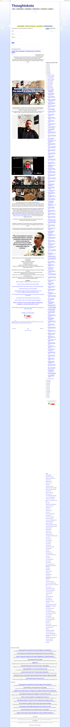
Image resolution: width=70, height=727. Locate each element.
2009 (48, 391)
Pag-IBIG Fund (48, 571)
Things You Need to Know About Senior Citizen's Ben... (52, 214)
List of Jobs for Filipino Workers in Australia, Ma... (51, 208)
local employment (48, 627)
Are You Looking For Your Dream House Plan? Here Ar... (51, 287)
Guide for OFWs (48, 523)
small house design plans (50, 637)
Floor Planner (48, 515)
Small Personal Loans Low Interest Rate (52, 584)
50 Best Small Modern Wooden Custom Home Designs (52, 262)
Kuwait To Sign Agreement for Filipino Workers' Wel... (52, 290)
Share (13, 53)
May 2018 (49, 84)
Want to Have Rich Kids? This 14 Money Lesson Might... (51, 144)
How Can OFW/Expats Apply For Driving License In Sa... (51, 94)
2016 (48, 381)
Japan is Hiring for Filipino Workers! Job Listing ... (51, 368)
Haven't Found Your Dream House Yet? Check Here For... (52, 136)
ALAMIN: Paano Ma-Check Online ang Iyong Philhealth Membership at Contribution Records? (35, 656)
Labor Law (47, 551)
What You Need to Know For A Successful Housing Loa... (51, 350)
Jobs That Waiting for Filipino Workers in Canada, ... (51, 284)
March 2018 (50, 87)
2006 (48, 395)
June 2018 (49, 83)
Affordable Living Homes (49, 478)
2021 (48, 69)
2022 (48, 68)
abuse (14, 321)
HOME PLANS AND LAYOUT (50, 524)
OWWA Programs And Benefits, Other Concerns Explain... (52, 337)
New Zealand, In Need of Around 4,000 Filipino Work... (51, 312)
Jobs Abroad (48, 548)
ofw (46, 628)
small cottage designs (49, 630)
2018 (48, 73)
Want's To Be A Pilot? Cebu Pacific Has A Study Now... (52, 106)
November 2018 (50, 76)
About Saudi (47, 475)
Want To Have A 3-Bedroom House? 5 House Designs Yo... (52, 141)
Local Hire (47, 557)
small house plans (48, 639)
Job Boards (47, 545)
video (46, 642)
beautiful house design (49, 601)
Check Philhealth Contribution (50, 495)
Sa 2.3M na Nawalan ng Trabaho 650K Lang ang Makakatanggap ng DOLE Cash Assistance (35, 653)
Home (28, 328)
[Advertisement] (35, 19)
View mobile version (28, 330)
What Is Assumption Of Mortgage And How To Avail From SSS (28, 281)
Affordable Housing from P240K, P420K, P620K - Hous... (52, 343)
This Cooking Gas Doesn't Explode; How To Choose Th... (52, 278)
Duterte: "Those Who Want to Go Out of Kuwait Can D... (52, 250)
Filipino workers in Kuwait (39, 321)
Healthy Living (48, 532)
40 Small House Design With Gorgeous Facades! (52, 220)
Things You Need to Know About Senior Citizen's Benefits (28, 284)
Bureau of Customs (49, 492)
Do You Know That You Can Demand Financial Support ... (52, 124)
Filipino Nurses (48, 510)
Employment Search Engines (50, 504)
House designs (48, 540)
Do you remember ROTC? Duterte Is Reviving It (52, 127)
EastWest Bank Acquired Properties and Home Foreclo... (51, 334)
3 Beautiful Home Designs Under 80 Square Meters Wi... (52, 296)
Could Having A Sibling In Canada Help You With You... (51, 172)
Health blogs (48, 529)
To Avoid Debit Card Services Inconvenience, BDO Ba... (52, 346)
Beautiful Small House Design (50, 487)
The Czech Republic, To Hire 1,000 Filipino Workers (51, 299)
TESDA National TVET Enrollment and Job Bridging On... (51, 185)
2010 (48, 390)
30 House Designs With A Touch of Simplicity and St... (51, 160)
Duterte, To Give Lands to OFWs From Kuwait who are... (52, 178)
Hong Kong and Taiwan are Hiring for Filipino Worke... (52, 373)
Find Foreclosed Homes (49, 513)
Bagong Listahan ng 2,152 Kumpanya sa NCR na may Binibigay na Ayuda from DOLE (35, 650)
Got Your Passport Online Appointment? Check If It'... (51, 365)
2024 (48, 65)
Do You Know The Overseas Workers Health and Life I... (51, 202)
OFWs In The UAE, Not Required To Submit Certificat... (51, 188)
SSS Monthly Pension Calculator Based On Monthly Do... (51, 362)
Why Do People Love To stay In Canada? (51, 139)
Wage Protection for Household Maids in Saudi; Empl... (51, 318)
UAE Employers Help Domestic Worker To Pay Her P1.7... (52, 196)
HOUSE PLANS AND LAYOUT (50, 526)
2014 (48, 384)
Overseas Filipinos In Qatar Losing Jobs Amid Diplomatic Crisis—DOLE (27, 290)
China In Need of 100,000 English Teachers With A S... (52, 222)
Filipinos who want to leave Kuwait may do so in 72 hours (24, 215)
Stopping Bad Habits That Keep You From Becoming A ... (51, 166)
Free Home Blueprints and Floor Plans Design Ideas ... (52, 274)
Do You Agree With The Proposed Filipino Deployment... (51, 232)
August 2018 (50, 80)
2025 (48, 64)
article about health (49, 596)
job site (47, 622)
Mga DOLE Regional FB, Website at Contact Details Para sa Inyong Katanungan (35, 703)
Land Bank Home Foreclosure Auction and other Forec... (52, 293)
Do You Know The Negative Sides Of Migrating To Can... (52, 147)
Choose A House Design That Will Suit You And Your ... (51, 353)
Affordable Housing (49, 476)
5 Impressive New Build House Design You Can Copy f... (52, 154)
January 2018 (50, 378)
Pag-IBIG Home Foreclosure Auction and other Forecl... (52, 205)
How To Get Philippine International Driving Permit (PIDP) (28, 292)
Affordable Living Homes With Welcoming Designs (52, 256)
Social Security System (49, 588)
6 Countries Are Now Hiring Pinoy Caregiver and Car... (52, 112)
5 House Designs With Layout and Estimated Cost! (51, 97)
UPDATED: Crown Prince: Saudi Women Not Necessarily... (52, 244)
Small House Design (49, 581)
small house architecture (49, 633)
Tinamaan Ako (35, 662)
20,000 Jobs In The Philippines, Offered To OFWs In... (51, 265)
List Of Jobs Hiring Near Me (50, 554)
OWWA (47, 569)
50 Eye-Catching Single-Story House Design (51, 109)
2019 (48, 72)
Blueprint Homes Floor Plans (50, 489)
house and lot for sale (49, 608)
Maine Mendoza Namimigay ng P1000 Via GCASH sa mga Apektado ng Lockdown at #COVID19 (35, 700)
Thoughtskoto (23, 6)
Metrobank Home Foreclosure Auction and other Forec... (52, 253)
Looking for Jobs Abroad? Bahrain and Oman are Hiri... (51, 150)
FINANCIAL (47, 507)
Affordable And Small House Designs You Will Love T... (52, 331)
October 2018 (50, 77)
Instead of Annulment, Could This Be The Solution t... (51, 157)
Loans (47, 556)
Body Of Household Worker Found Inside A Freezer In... (52, 259)
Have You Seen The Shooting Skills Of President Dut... (51, 91)
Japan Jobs (47, 543)
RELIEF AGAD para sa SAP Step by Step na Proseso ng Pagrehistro (35, 672)
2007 (48, 394)
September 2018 (50, 79)
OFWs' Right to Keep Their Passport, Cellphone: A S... (52, 133)
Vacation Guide (48, 593)
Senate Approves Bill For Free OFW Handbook (28, 288)
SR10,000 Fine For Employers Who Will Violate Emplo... (51, 302)
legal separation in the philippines (51, 625)
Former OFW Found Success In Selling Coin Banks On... (52, 163)
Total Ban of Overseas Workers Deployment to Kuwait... (52, 241)
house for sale (48, 614)
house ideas (47, 616)
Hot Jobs (47, 537)
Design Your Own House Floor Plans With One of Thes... (52, 217)
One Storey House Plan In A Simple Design (52, 190)
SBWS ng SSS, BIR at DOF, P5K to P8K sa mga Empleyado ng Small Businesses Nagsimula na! (35, 712)
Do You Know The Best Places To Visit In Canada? (51, 115)
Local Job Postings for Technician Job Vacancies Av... (51, 268)
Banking (47, 484)
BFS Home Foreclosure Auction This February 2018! (51, 226)
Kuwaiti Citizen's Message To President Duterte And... (52, 175)
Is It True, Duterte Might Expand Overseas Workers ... (51, 130)
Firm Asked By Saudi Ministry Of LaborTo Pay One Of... (52, 211)
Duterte (47, 502)
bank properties (48, 599)
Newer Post (14, 328)
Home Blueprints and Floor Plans (51, 535)
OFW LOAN (48, 562)
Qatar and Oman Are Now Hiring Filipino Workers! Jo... (52, 328)
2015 (48, 383)
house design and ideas (49, 611)
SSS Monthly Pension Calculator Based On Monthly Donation (28, 297)
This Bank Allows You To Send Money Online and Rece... (52, 322)
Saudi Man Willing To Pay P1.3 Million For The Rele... (51, 181)
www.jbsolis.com (28, 318)
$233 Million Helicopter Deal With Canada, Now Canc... (52, 247)
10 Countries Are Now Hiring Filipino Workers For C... (51, 325)
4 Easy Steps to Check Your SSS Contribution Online (51, 356)
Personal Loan (48, 574)
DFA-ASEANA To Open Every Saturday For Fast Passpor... (52, 315)
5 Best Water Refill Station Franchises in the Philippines (35, 687)
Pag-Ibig (47, 572)
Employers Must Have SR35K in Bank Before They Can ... (51, 103)
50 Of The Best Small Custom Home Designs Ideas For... (52, 271)
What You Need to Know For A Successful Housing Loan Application (28, 300)
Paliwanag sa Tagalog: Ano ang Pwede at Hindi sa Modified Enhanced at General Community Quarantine (35, 675)
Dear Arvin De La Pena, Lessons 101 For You (35, 678)
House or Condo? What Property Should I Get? (51, 199)
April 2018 (49, 86)
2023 (48, 66)
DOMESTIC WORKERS (31, 321)
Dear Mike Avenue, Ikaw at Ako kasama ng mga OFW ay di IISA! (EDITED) (35, 665)
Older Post (41, 328)
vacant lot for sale (48, 640)
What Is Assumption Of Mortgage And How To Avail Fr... (51, 193)
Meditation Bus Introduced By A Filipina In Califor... (52, 305)
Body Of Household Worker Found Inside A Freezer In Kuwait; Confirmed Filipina (28, 286)
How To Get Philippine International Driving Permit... (51, 376)
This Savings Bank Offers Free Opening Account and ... (52, 238)
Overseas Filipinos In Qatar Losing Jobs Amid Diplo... (52, 307)
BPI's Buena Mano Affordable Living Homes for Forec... (52, 235)
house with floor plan (49, 617)
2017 (48, 380)
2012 (48, 387)
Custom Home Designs (49, 498)
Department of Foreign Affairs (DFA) (21, 321)
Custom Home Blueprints (50, 497)
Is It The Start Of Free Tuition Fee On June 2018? (51, 121)
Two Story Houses (48, 591)
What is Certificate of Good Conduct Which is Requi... (52, 340)
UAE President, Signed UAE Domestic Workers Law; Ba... (52, 169)
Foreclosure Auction (49, 518)
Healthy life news (48, 534)
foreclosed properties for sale (50, 604)
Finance (47, 512)
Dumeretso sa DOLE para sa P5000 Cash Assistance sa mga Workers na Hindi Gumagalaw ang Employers (35, 690)
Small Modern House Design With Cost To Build (51, 359)
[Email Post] (15, 320)
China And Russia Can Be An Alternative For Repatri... (52, 229)
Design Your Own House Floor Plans (51, 500)
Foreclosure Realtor (49, 521)
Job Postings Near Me (49, 546)
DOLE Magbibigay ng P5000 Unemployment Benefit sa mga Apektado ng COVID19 (35, 706)
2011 (47, 388)
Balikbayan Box (48, 481)
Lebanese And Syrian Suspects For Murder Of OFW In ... (52, 118)
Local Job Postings (49, 559)
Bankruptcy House (49, 486)
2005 (48, 397)
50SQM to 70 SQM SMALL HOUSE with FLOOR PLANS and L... (52, 100)
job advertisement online (49, 619)
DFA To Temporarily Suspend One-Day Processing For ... (51, 370)
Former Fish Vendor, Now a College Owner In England (52, 281)
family (47, 602)
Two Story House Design (49, 590)
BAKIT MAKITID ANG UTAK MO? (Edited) (35, 659)
